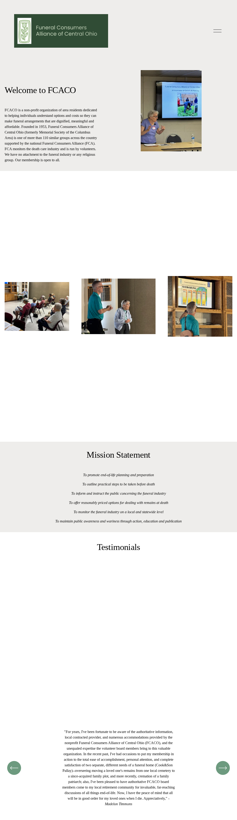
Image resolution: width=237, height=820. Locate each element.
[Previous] (14, 768)
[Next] (223, 768)
